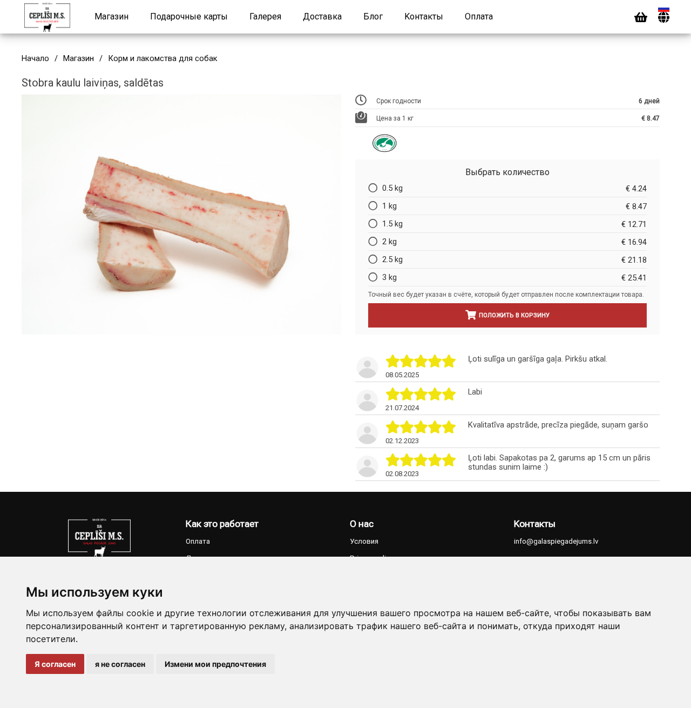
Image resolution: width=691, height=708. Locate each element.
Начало (35, 58)
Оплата (479, 16)
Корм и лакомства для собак (163, 58)
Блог (373, 16)
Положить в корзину (514, 315)
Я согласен (55, 664)
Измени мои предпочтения (215, 664)
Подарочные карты (189, 16)
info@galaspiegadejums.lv (556, 541)
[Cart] (640, 17)
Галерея (265, 16)
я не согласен (120, 664)
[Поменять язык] (663, 17)
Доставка (322, 16)
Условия (364, 541)
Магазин (111, 16)
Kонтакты (423, 16)
